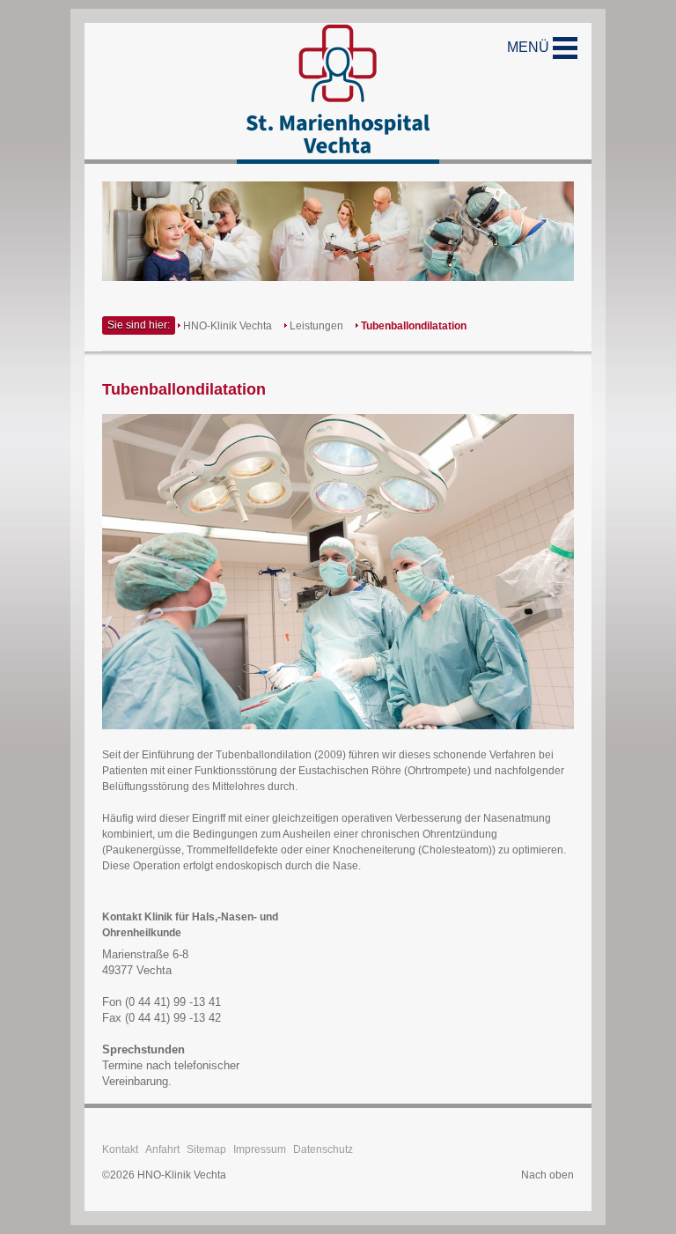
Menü (530, 47)
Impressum (259, 1149)
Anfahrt (162, 1149)
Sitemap (206, 1149)
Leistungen (316, 326)
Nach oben (547, 1175)
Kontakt (120, 1149)
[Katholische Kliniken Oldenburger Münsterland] (338, 93)
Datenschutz (323, 1149)
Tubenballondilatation (414, 326)
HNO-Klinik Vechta (227, 326)
